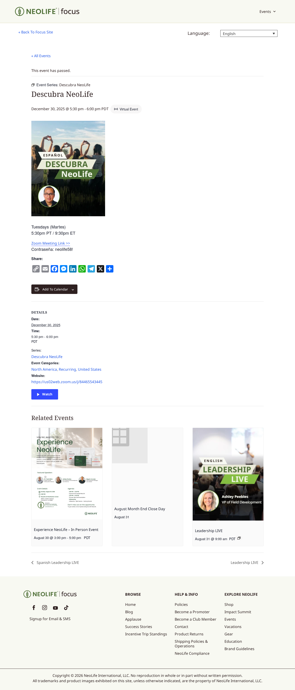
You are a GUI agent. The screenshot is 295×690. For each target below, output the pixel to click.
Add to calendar (55, 289)
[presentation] (67, 474)
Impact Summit (237, 611)
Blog (129, 611)
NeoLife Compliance (192, 653)
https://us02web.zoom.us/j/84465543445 (66, 381)
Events (265, 11)
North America (44, 369)
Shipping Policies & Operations (191, 644)
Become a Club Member (195, 619)
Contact (181, 626)
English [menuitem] (229, 33)
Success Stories (138, 626)
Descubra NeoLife (46, 356)
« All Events (41, 55)
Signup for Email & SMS (50, 618)
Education (233, 641)
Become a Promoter (192, 611)
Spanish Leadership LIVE (57, 562)
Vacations (233, 626)
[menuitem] (248, 33)
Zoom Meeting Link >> (50, 243)
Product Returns (189, 634)
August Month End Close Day (139, 508)
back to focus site (37, 32)
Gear (228, 634)
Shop (228, 604)
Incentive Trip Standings (146, 634)
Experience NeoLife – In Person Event (66, 529)
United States (89, 369)
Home (130, 604)
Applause (133, 619)
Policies (181, 604)
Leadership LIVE (209, 530)
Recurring (67, 369)
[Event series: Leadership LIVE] (239, 538)
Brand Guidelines (239, 648)
